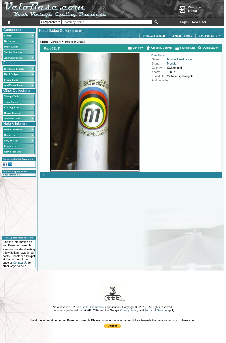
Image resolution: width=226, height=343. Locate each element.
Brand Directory (13, 129)
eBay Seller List (12, 151)
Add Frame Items (13, 85)
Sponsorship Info (12, 174)
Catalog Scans (11, 107)
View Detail (158, 55)
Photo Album (11, 46)
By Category (11, 41)
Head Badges (11, 74)
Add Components (13, 57)
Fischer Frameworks (93, 307)
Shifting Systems (13, 52)
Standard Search (154, 36)
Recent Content (12, 113)
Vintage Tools (11, 96)
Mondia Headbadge (179, 59)
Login (184, 22)
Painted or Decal (74, 41)
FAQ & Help (11, 140)
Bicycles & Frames (14, 68)
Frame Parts (11, 79)
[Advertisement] (17, 205)
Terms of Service (156, 310)
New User (199, 22)
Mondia (54, 41)
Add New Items (12, 118)
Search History (182, 36)
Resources (9, 135)
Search (7, 35)
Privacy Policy (129, 310)
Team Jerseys (11, 102)
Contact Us (10, 146)
